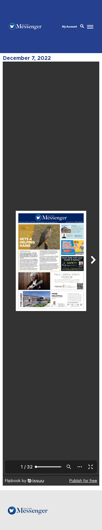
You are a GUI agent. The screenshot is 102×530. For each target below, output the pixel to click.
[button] (82, 26)
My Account (69, 26)
